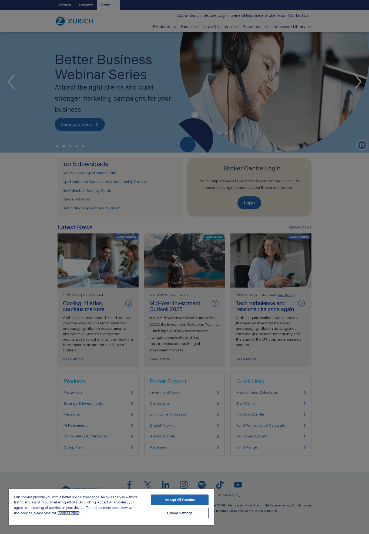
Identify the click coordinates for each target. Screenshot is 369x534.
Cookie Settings (179, 513)
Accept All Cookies (179, 500)
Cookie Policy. (68, 513)
